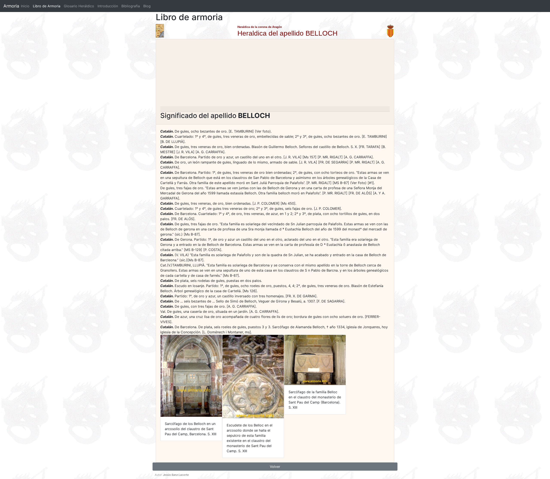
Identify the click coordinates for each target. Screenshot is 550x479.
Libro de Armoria (47, 6)
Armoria (11, 6)
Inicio (25, 6)
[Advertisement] (275, 74)
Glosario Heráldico (79, 6)
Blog (147, 6)
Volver (275, 466)
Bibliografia (130, 6)
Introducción (108, 6)
